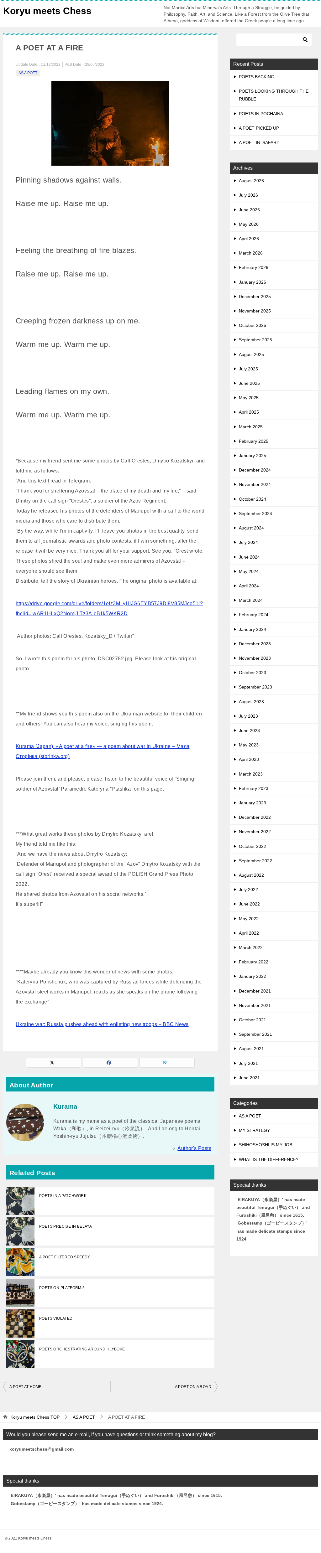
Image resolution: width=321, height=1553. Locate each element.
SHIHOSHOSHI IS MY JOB (265, 1144)
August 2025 (251, 354)
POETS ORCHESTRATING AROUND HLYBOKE (82, 1349)
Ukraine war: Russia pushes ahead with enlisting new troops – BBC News (102, 1024)
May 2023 (249, 744)
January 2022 (252, 976)
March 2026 (251, 252)
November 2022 (255, 831)
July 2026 (248, 195)
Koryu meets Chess (47, 11)
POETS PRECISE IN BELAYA (65, 1226)
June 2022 (249, 903)
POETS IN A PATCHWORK (63, 1196)
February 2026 (253, 267)
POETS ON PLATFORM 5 (62, 1288)
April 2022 (249, 933)
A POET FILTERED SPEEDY (64, 1257)
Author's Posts (194, 1148)
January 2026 (252, 282)
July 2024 (248, 542)
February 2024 (253, 614)
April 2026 (249, 238)
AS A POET (27, 73)
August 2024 (251, 527)
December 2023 (255, 643)
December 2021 (255, 990)
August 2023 (251, 701)
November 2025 (255, 310)
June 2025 (249, 383)
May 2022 (249, 918)
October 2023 (252, 672)
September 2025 (255, 339)
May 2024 (249, 571)
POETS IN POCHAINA (261, 113)
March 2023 (251, 773)
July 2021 (248, 1063)
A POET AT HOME (25, 1387)
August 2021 (251, 1048)
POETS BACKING (256, 76)
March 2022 (251, 947)
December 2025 (255, 296)
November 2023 (255, 658)
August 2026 (251, 180)
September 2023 (255, 686)
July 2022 (248, 889)
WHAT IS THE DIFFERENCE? (268, 1159)
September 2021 (255, 1034)
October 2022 (252, 846)
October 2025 (252, 325)
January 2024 (252, 629)
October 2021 (252, 1019)
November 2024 (255, 484)
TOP (35, 1417)
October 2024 (252, 499)
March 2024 (251, 600)
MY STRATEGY (254, 1130)
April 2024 (249, 585)
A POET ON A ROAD (193, 1387)
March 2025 (251, 426)
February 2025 (253, 441)
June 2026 (249, 209)
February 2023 (253, 788)
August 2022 (251, 875)
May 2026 (249, 224)
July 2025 (248, 368)
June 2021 (249, 1077)
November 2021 (255, 1005)
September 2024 (255, 513)
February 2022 (253, 961)
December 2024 (255, 469)
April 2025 (249, 412)
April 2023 (249, 759)
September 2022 (255, 860)
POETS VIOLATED (56, 1318)
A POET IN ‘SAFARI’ (259, 142)
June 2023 (249, 730)
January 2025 (252, 455)
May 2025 (249, 397)
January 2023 (252, 802)
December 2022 (255, 817)
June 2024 (249, 557)
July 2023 (248, 716)
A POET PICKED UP (259, 128)
